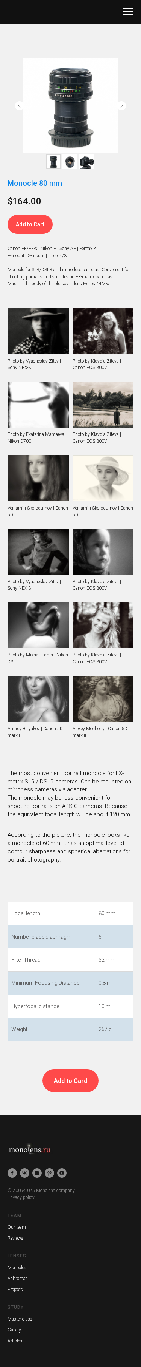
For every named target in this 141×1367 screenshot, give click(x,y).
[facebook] (12, 1173)
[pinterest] (49, 1173)
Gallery (14, 1330)
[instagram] (37, 1173)
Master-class (20, 1319)
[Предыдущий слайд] (19, 105)
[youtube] (62, 1173)
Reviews (15, 1238)
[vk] (24, 1173)
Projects (15, 1289)
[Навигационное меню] (128, 12)
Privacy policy (21, 1197)
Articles (15, 1341)
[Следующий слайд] (121, 105)
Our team (17, 1227)
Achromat (17, 1278)
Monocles (17, 1267)
